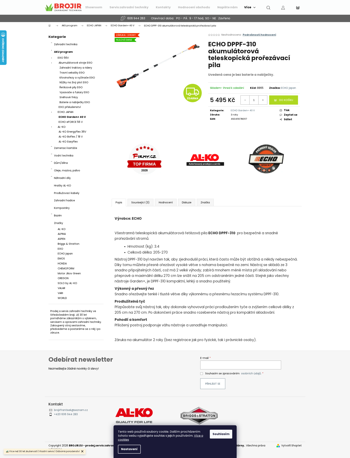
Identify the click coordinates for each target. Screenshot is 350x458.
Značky (58, 223)
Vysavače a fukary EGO (74, 92)
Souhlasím (221, 434)
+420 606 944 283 (66, 414)
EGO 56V (63, 58)
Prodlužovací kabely (66, 193)
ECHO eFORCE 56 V (71, 122)
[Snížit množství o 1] (245, 100)
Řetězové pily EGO (71, 87)
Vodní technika (63, 155)
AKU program (63, 52)
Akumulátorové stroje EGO (75, 63)
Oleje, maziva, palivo (67, 170)
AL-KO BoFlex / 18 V (71, 136)
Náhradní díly (62, 178)
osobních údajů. (251, 373)
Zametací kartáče (65, 148)
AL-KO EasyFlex (68, 141)
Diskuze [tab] (186, 202)
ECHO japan (288, 88)
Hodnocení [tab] (166, 202)
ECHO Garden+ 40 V (72, 117)
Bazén (58, 215)
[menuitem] (94, 7)
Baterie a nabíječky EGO (75, 102)
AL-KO (62, 127)
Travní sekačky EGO (72, 72)
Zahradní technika (65, 44)
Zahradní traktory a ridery (76, 67)
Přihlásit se (212, 384)
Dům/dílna (61, 163)
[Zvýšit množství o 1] (262, 100)
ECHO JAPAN (65, 112)
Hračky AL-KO (62, 185)
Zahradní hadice (64, 200)
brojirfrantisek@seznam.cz (71, 410)
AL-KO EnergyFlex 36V (72, 131)
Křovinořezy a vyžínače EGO (77, 77)
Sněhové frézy (69, 97)
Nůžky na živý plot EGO (74, 82)
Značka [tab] (205, 202)
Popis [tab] (119, 202)
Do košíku (286, 100)
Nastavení (129, 449)
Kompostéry (62, 208)
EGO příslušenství (70, 107)
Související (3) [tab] (140, 202)
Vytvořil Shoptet (291, 445)
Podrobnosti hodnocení (259, 35)
